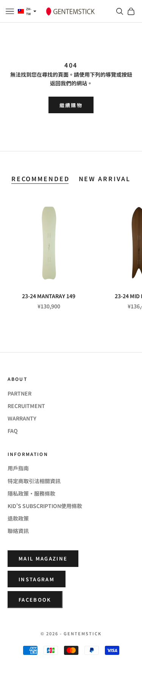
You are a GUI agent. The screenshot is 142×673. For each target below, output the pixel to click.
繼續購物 (71, 105)
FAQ (13, 430)
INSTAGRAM (37, 579)
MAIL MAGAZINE (43, 558)
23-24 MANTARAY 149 (48, 296)
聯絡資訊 (18, 530)
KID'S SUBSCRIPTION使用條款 (45, 506)
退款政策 (18, 518)
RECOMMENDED (40, 178)
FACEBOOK (35, 599)
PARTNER (19, 393)
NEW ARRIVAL (105, 178)
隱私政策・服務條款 (31, 493)
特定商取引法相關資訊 (34, 481)
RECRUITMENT (26, 406)
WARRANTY (22, 418)
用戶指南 (18, 468)
